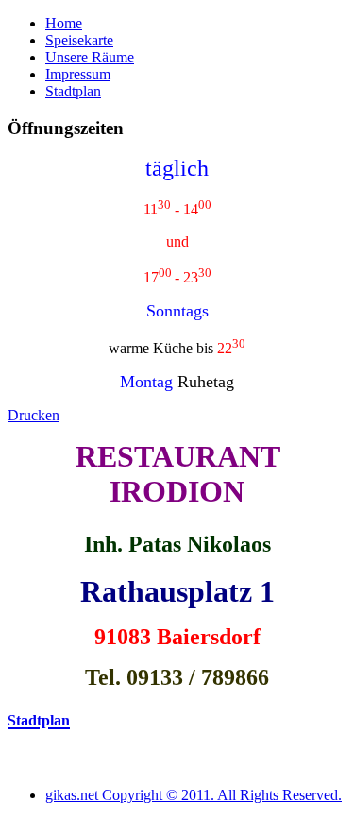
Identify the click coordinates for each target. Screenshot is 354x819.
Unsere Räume (89, 57)
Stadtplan (73, 91)
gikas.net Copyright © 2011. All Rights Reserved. (193, 795)
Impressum (77, 74)
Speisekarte (79, 40)
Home (63, 23)
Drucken (33, 415)
